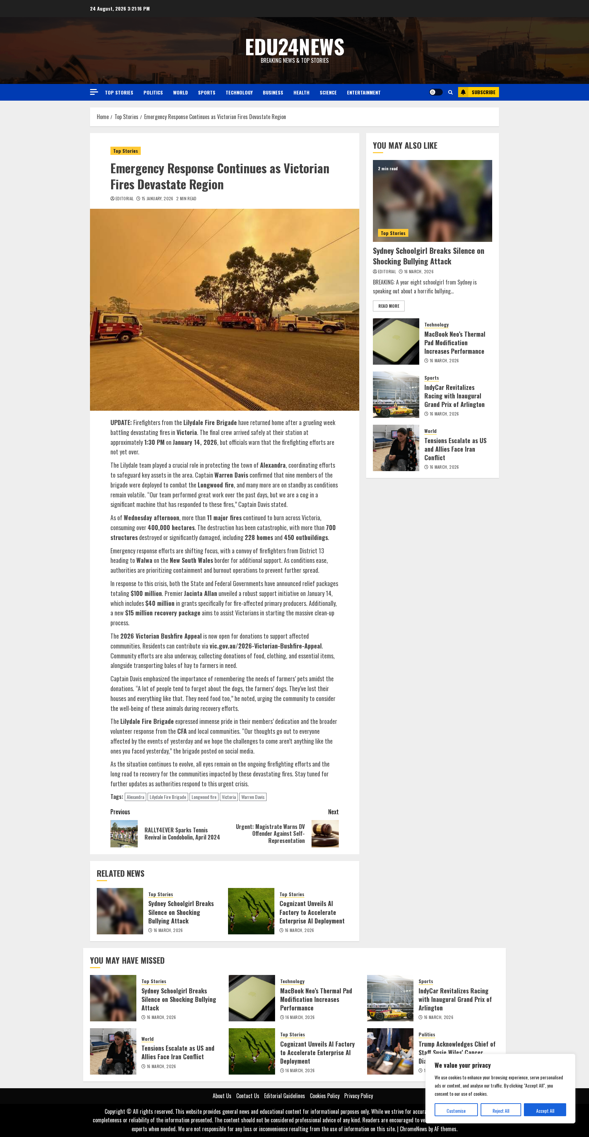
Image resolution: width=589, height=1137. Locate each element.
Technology (239, 92)
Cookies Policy (324, 1096)
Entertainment (364, 92)
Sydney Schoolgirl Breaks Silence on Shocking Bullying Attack (181, 912)
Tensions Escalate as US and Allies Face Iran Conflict (455, 449)
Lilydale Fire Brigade (168, 796)
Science (328, 92)
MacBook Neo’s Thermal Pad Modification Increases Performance (454, 342)
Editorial (125, 198)
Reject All (501, 1110)
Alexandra (135, 796)
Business (273, 92)
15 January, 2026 (157, 198)
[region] (500, 1088)
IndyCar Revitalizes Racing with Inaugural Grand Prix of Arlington (454, 396)
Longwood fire (204, 796)
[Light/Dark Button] (436, 92)
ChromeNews (413, 1129)
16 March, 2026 (168, 930)
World (180, 92)
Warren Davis (253, 796)
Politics (153, 92)
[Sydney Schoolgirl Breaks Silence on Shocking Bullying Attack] (120, 911)
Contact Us (247, 1096)
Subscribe (484, 92)
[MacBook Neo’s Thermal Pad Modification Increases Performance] (396, 341)
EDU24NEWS (295, 46)
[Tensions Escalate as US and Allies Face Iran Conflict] (396, 448)
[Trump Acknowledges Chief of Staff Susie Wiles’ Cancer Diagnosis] (390, 1051)
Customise (456, 1110)
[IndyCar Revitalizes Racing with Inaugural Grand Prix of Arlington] (396, 394)
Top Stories (119, 92)
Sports (206, 92)
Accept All (545, 1110)
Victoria (229, 796)
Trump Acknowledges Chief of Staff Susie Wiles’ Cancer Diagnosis (457, 1052)
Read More (388, 306)
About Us (222, 1096)
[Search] (450, 92)
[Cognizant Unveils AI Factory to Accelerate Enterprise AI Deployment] (251, 911)
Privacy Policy (358, 1096)
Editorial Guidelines (284, 1096)
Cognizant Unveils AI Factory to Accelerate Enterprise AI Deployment (312, 912)
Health (301, 92)
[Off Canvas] (94, 92)
